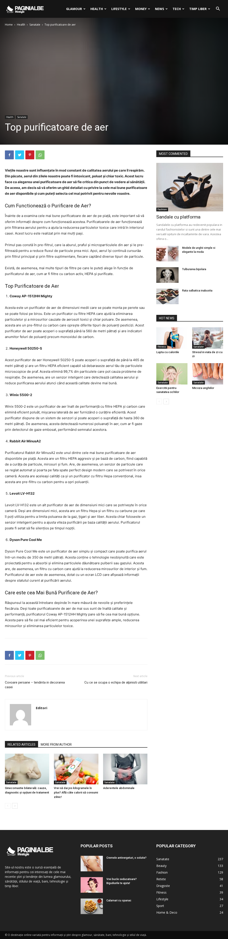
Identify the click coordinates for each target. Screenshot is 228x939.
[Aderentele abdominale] (125, 769)
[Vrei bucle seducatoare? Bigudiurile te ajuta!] (92, 885)
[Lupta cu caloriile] (171, 338)
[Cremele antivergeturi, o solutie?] (92, 863)
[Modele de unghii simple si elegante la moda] (167, 253)
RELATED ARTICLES (21, 744)
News (159, 9)
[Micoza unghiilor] (207, 374)
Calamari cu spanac (118, 900)
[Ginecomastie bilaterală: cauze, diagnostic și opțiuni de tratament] (27, 769)
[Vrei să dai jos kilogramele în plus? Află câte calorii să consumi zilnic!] (76, 769)
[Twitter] (19, 154)
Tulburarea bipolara (194, 269)
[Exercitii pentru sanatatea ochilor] (171, 374)
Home (9, 24)
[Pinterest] (29, 154)
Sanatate (34, 24)
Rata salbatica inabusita (197, 290)
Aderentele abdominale (118, 788)
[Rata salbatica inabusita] (167, 296)
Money (141, 9)
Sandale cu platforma (178, 217)
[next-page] (15, 806)
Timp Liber (198, 9)
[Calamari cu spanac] (92, 906)
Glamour (74, 9)
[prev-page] (7, 806)
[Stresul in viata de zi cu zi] (207, 338)
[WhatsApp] (40, 154)
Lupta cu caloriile (167, 352)
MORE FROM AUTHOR (56, 744)
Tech (177, 9)
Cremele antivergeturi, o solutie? (126, 857)
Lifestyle (119, 9)
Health (96, 9)
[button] (217, 9)
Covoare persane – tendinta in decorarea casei (35, 684)
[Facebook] (9, 154)
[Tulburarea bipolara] (167, 275)
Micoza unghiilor (203, 388)
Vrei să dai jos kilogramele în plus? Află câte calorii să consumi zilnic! (76, 792)
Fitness (162, 346)
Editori (41, 708)
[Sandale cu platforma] (189, 187)
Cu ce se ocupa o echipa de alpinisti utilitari (115, 682)
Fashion (162, 209)
